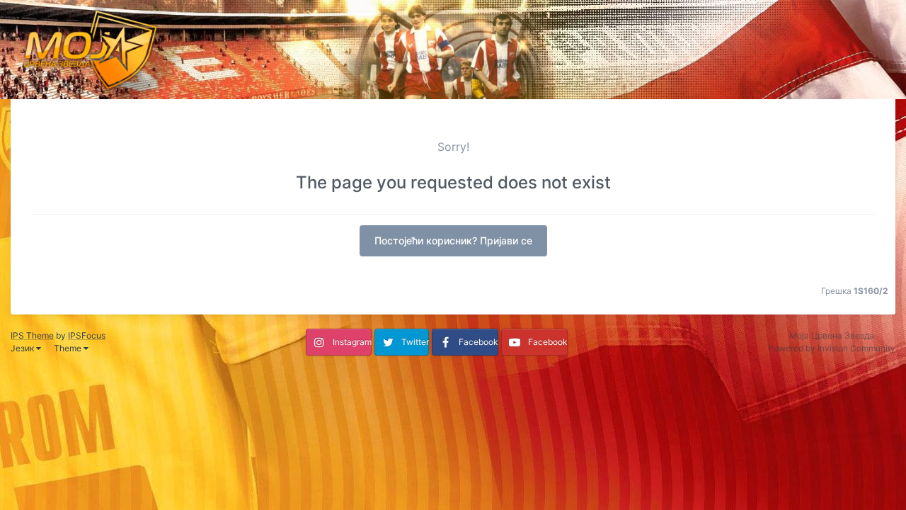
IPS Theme (32, 335)
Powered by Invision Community (831, 348)
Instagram (352, 341)
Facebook (478, 341)
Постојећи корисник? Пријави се (453, 240)
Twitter (415, 341)
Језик (23, 348)
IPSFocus (86, 335)
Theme (69, 348)
